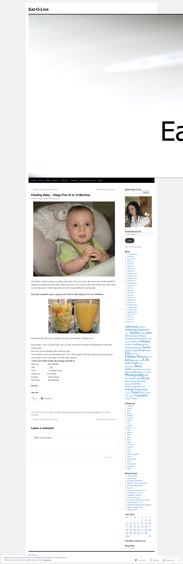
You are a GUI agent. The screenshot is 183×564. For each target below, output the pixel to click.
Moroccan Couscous (133, 497)
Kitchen (135, 360)
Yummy (134, 398)
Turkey (142, 393)
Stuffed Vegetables (133, 386)
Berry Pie (130, 488)
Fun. (128, 352)
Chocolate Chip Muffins (134, 485)
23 (146, 530)
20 (135, 530)
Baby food (70, 412)
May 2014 (130, 266)
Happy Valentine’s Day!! (135, 507)
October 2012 (131, 309)
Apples (127, 333)
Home (33, 180)
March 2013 (131, 297)
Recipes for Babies (93, 412)
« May (127, 536)
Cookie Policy (47, 560)
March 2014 (131, 271)
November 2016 (132, 254)
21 (138, 530)
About (41, 180)
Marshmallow (129, 366)
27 (135, 533)
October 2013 (131, 280)
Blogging (128, 338)
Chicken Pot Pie (132, 476)
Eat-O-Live (39, 9)
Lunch (140, 363)
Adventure (132, 326)
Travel (100, 180)
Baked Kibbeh (131, 478)
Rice (127, 380)
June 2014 (130, 264)
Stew (139, 383)
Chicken (144, 341)
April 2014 (130, 268)
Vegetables (141, 395)
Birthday (142, 335)
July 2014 (130, 261)
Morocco (65, 180)
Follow (129, 240)
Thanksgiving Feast (87, 180)
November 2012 (132, 307)
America (142, 327)
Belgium (136, 336)
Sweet (143, 386)
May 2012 (130, 322)
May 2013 (130, 293)
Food (83, 412)
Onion (145, 372)
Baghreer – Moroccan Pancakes (137, 483)
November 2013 (132, 278)
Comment (107, 457)
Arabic (134, 332)
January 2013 (131, 302)
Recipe (145, 378)
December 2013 (132, 276)
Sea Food (130, 444)
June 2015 (130, 256)
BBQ (126, 336)
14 (138, 526)
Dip (143, 344)
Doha (147, 344)
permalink (34, 414)
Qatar (139, 378)
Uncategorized (131, 464)
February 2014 (132, 273)
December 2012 (132, 305)
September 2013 (132, 283)
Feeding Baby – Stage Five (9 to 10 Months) (60, 195)
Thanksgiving (141, 389)
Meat (138, 366)
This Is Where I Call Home (106, 189)
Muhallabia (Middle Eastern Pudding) (139, 505)
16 (146, 526)
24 (150, 530)
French (147, 350)
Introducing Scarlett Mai (135, 480)
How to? (56, 180)
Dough (127, 347)
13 (135, 526)
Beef (131, 335)
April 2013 (130, 295)
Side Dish (130, 447)
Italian (128, 360)
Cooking (78, 412)
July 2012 (130, 317)
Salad (143, 381)
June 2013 (130, 290)
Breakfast (139, 338)
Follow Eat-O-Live (133, 231)
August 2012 (131, 314)
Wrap (128, 468)
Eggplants (134, 347)
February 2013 (132, 300)
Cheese (135, 341)
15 (142, 526)
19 (131, 530)
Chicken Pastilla (132, 509)
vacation (131, 396)
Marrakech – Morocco (134, 495)
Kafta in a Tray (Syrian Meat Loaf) (44, 189)
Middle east (130, 369)
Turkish (147, 393)
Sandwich (128, 384)
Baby (48, 180)
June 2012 (130, 319)
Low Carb (131, 362)
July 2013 (130, 288)
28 (138, 533)
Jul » (150, 536)
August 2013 (131, 285)
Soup (134, 383)
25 (127, 533)
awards (143, 333)
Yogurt (128, 398)
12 (131, 526)
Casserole (128, 342)
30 (146, 533)
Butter (145, 338)
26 (131, 533)
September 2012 (132, 312)
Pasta (149, 372)
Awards (129, 408)
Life (146, 359)
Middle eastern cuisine (143, 369)
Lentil (140, 360)
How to (147, 356)
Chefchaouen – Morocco (135, 493)
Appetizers (144, 329)
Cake (149, 338)
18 (127, 530)
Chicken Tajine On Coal (134, 502)
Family (147, 347)
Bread (133, 338)
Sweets (129, 389)
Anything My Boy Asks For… (137, 490)
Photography (134, 374)
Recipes (74, 180)
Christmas (128, 344)
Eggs (140, 347)
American (131, 329)
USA (126, 396)
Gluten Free (134, 356)
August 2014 (131, 259)
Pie (146, 375)
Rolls (138, 381)
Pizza (127, 378)
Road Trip (133, 381)
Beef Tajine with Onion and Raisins (138, 500)
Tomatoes (127, 393)
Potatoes (133, 378)
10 (150, 523)
